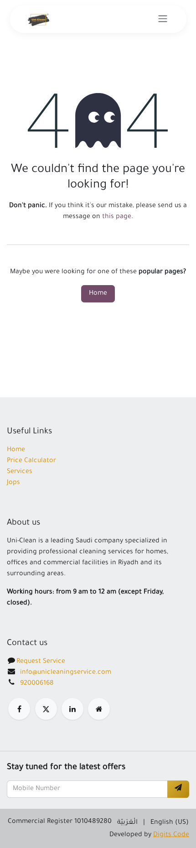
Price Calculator (31, 461)
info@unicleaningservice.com (65, 672)
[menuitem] (127, 823)
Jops (13, 483)
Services (19, 472)
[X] (46, 709)
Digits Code (171, 835)
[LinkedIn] (72, 709)
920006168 (37, 683)
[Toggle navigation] (163, 19)
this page (116, 217)
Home (98, 293)
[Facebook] (19, 709)
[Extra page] (99, 709)
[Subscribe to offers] (178, 789)
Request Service (40, 662)
